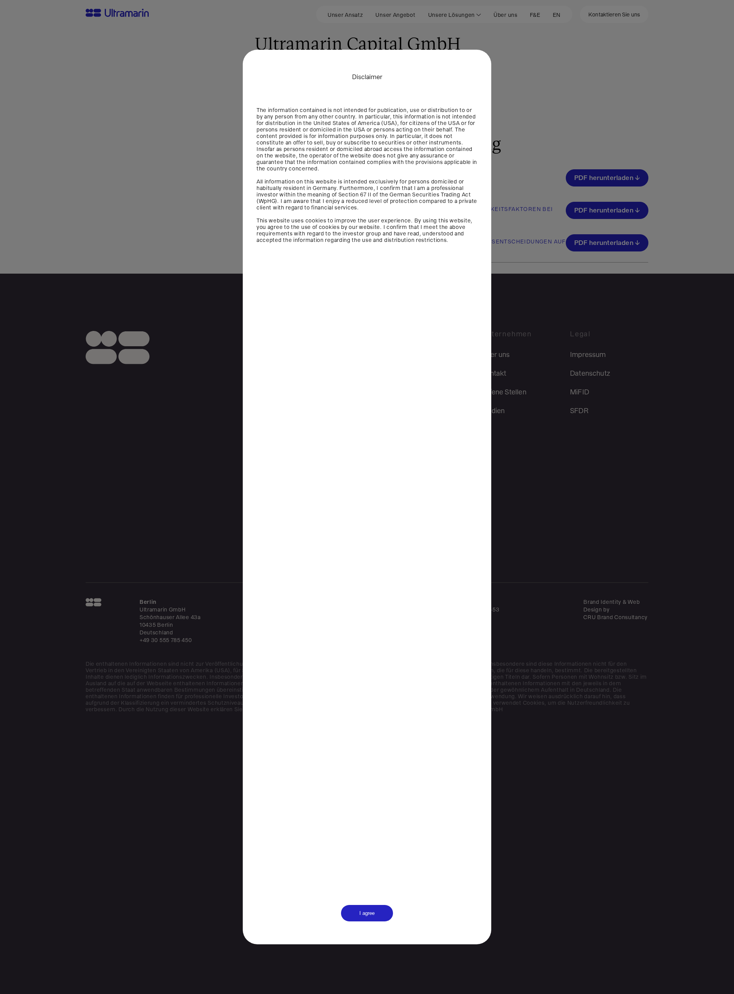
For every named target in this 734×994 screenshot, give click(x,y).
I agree (367, 913)
